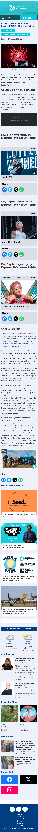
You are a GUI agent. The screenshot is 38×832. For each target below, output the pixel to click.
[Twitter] (18, 809)
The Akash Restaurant (22, 344)
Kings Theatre (21, 339)
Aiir (33, 829)
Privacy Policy (19, 823)
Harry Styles (24, 730)
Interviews (7, 736)
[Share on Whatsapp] (21, 189)
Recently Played (10, 702)
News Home (9, 30)
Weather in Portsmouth (19, 629)
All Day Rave (22, 346)
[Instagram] (25, 809)
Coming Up (7, 654)
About (19, 814)
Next (32, 149)
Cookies (19, 821)
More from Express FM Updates (16, 34)
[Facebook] (12, 809)
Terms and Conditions (20, 819)
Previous (5, 278)
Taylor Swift (5, 730)
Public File (19, 825)
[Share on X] (16, 189)
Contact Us (19, 817)
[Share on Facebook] (4, 189)
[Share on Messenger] (10, 189)
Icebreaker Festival (15, 341)
